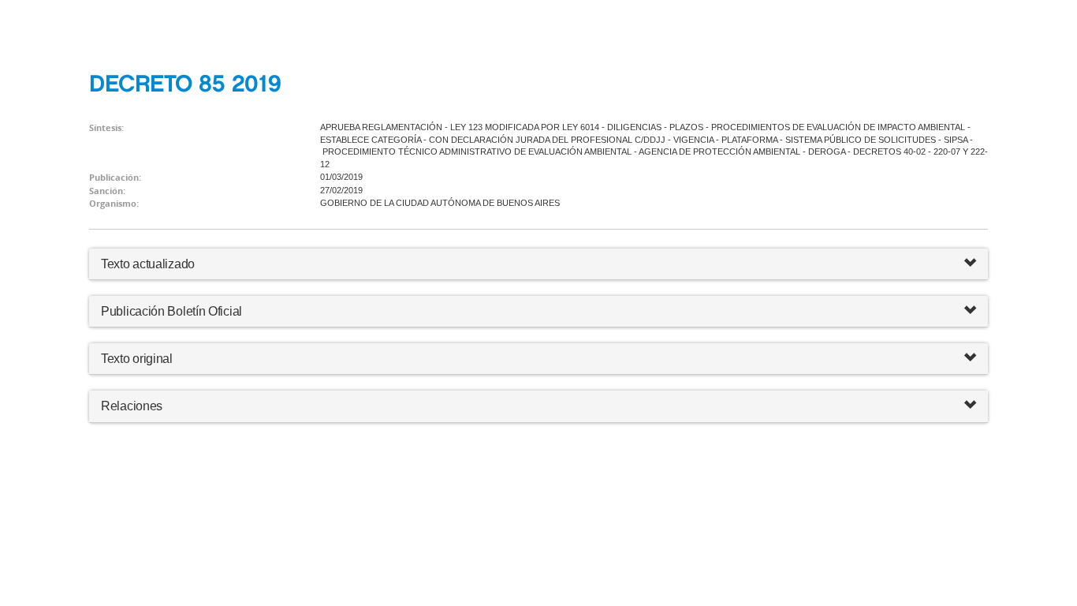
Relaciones (131, 406)
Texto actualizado (148, 264)
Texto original (137, 358)
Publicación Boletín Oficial (171, 311)
